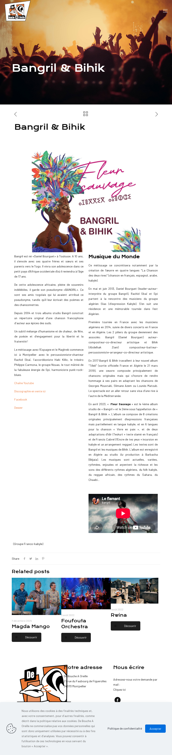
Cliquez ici (119, 689)
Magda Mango (31, 626)
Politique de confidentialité (125, 728)
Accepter (155, 728)
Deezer (18, 407)
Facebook (20, 399)
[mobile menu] (165, 10)
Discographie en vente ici (30, 391)
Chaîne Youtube (24, 383)
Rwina (119, 615)
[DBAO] (17, 10)
